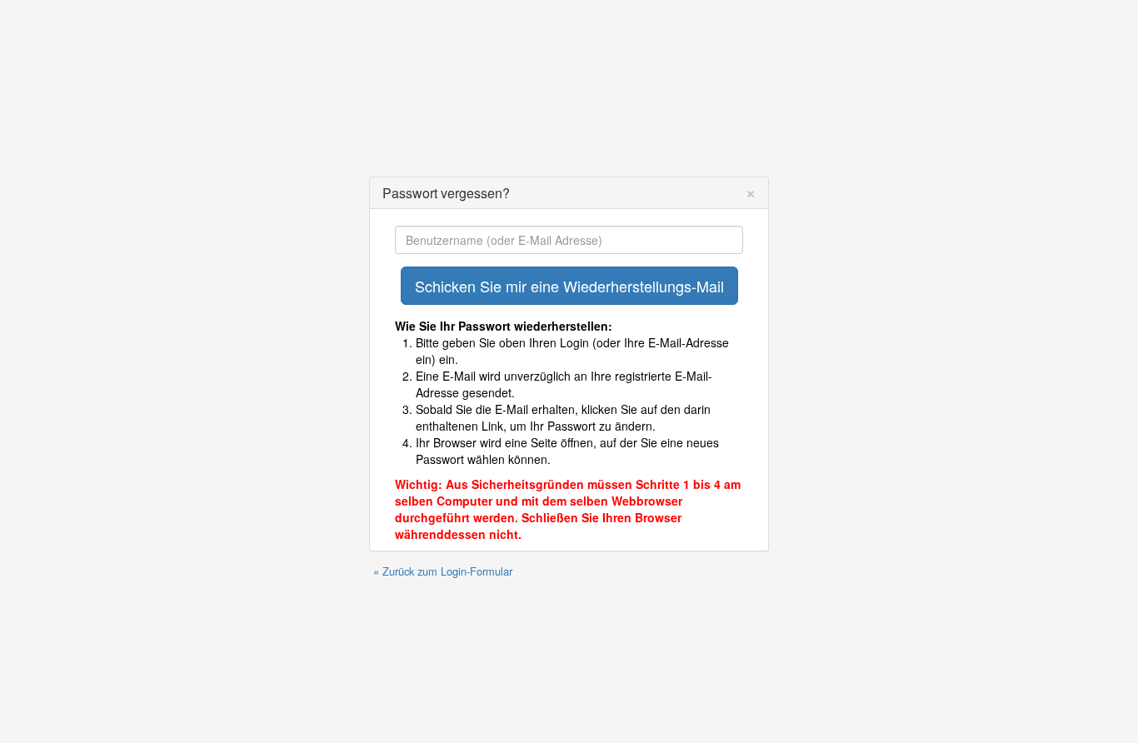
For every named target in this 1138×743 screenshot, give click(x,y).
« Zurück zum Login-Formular (442, 571)
